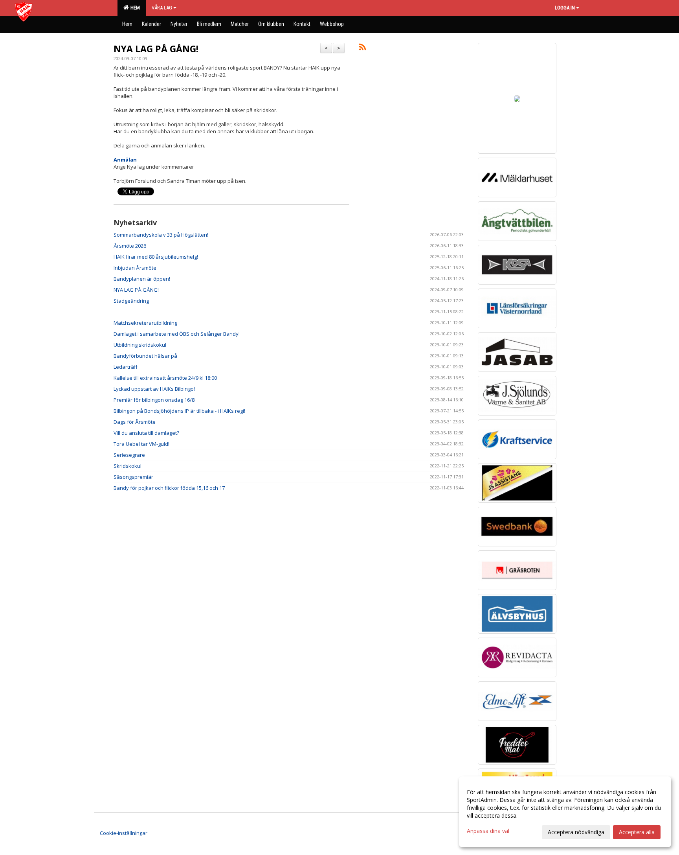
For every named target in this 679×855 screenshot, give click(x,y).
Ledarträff (126, 366)
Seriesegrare (129, 454)
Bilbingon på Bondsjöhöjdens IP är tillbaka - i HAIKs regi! (179, 410)
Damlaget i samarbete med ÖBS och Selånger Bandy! (177, 333)
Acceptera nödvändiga (576, 832)
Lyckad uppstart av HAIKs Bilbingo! (154, 388)
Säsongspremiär (133, 476)
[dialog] (565, 811)
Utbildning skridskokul (140, 344)
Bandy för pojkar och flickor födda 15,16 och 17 (169, 487)
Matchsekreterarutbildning (145, 322)
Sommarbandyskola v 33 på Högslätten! (161, 234)
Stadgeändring (131, 300)
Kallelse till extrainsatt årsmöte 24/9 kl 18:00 (165, 377)
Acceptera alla (637, 832)
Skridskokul (127, 465)
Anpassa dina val (488, 831)
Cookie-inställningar (123, 833)
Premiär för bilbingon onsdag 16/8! (155, 399)
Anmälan (125, 159)
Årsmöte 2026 (130, 245)
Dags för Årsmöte (135, 421)
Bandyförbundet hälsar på (145, 355)
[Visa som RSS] (362, 48)
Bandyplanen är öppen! (142, 278)
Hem (134, 8)
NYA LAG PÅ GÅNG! (156, 48)
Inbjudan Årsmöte (135, 267)
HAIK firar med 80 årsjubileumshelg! (156, 256)
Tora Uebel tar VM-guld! (141, 443)
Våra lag (162, 8)
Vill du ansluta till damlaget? (146, 432)
